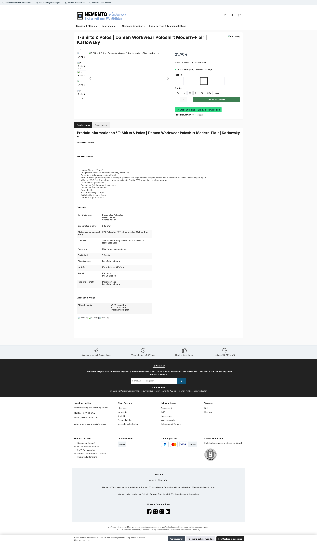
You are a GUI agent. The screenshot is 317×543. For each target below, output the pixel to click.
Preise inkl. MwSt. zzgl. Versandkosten (190, 62)
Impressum (166, 416)
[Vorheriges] (90, 78)
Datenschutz (167, 408)
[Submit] (181, 381)
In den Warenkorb (216, 99)
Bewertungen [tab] (101, 125)
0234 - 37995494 (84, 412)
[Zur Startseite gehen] (101, 15)
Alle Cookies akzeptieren (230, 539)
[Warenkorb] (240, 15)
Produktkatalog (125, 420)
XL (202, 93)
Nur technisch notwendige (201, 539)
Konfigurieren (176, 539)
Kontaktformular (98, 424)
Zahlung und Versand (171, 424)
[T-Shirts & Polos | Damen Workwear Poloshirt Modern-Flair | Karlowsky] (129, 78)
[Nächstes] (168, 78)
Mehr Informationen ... (83, 540)
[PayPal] (165, 444)
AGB (171, 391)
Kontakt (121, 416)
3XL (217, 93)
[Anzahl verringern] (177, 99)
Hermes (208, 412)
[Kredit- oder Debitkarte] (178, 444)
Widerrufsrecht (168, 420)
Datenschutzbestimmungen (131, 391)
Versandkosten (151, 527)
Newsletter (123, 412)
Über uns (122, 408)
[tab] (83, 125)
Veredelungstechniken (128, 424)
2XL (209, 93)
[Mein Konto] (232, 15)
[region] (123, 78)
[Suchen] (225, 15)
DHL (206, 408)
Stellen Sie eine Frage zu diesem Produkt (200, 110)
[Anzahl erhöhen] (189, 99)
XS (178, 93)
